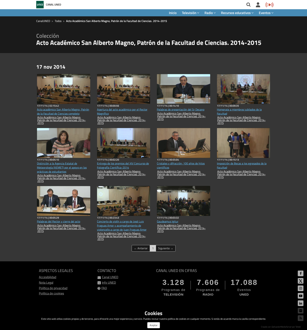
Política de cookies (51, 293)
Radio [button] (209, 12)
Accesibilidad (47, 277)
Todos (58, 21)
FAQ (104, 288)
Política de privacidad (53, 288)
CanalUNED (43, 21)
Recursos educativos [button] (236, 12)
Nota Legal (46, 282)
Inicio (173, 12)
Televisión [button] (189, 12)
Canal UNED (110, 277)
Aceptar (154, 325)
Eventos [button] (265, 12)
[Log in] (258, 5)
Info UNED (109, 282)
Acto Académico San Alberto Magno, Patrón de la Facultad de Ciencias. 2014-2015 (116, 21)
